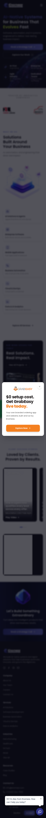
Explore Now (21, 428)
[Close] (39, 386)
